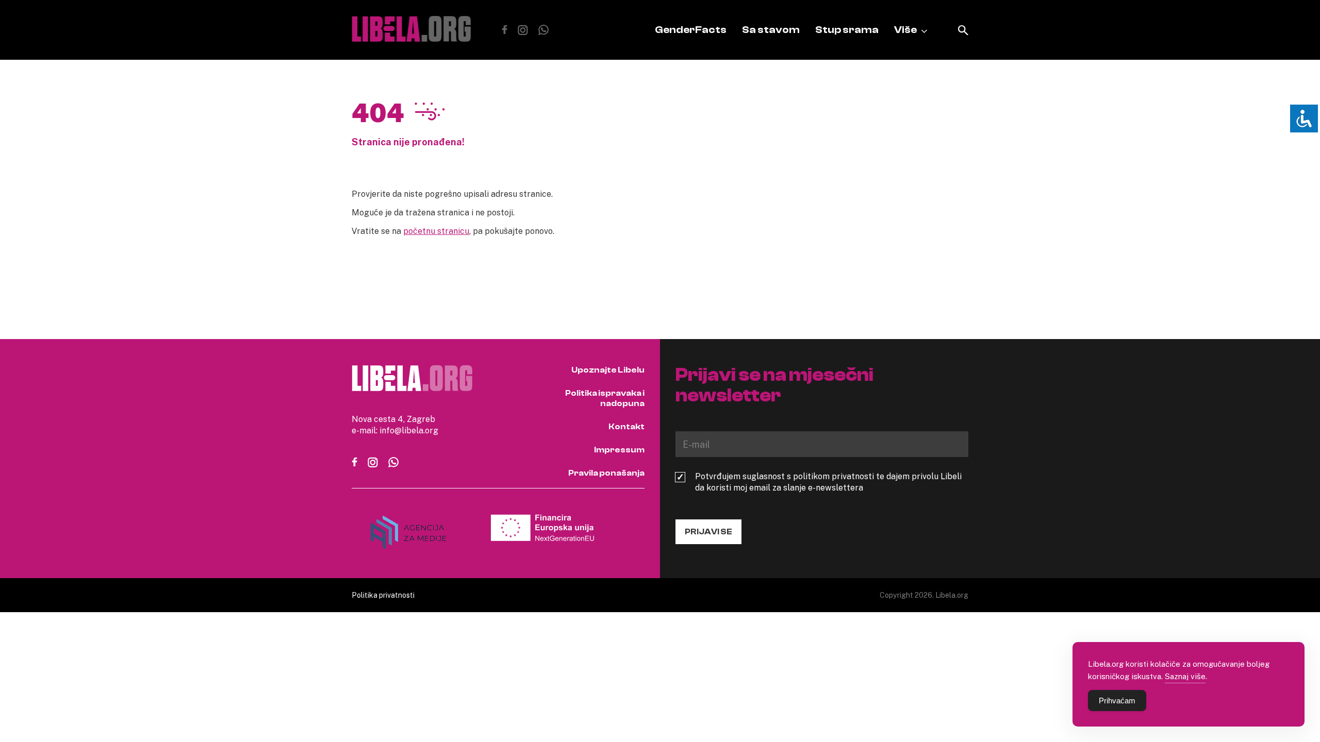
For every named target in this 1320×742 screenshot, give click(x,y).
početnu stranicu (436, 231)
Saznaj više (1185, 676)
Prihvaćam (1117, 700)
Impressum (619, 449)
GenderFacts (691, 30)
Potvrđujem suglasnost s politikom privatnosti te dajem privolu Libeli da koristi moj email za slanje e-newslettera (828, 482)
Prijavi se (708, 531)
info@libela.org (409, 430)
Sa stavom (771, 30)
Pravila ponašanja (606, 473)
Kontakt (626, 426)
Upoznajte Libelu (608, 370)
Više (905, 30)
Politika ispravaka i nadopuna (605, 398)
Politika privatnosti (383, 595)
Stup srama (847, 30)
